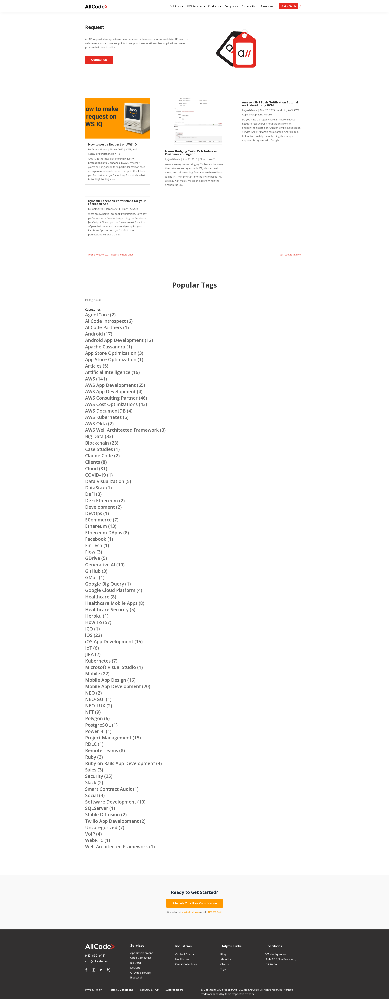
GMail (91, 577)
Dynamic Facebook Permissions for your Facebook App (117, 202)
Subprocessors (174, 989)
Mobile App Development (113, 686)
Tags (223, 969)
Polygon (94, 718)
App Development (141, 953)
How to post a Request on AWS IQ (112, 144)
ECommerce (98, 520)
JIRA (89, 654)
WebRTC (94, 840)
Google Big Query (104, 584)
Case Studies (99, 449)
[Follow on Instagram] (94, 970)
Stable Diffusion (102, 814)
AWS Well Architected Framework (122, 430)
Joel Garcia (97, 209)
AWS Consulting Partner (111, 398)
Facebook (95, 539)
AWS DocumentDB (105, 411)
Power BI (95, 731)
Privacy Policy (93, 989)
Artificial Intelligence (107, 372)
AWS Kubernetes (103, 417)
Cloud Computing (140, 958)
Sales (90, 770)
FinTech (93, 545)
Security (94, 776)
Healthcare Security (107, 609)
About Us (225, 959)
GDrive (92, 558)
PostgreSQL (98, 725)
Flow (90, 552)
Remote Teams (101, 750)
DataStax (95, 488)
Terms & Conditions (121, 989)
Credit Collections (186, 964)
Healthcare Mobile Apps (111, 603)
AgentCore (97, 315)
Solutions (175, 6)
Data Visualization (104, 481)
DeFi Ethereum (101, 500)
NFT (89, 712)
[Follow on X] (108, 970)
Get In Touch (288, 6)
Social (136, 209)
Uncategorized (101, 827)
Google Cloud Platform (110, 590)
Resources (267, 6)
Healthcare (97, 597)
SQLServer (96, 808)
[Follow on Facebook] (86, 970)
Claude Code (99, 455)
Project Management (108, 738)
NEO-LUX (95, 706)
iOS (89, 635)
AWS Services (194, 6)
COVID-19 (95, 475)
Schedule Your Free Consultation (194, 903)
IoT (88, 648)
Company (230, 6)
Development (100, 507)
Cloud (203, 159)
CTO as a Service (140, 972)
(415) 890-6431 (214, 912)
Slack (90, 782)
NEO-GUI (95, 699)
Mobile (268, 114)
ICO (89, 629)
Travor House (99, 149)
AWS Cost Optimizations (111, 404)
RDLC (91, 744)
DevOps (93, 513)
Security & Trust (149, 989)
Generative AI (100, 565)
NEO (90, 693)
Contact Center (184, 954)
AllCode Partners (103, 327)
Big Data (94, 436)
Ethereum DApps (103, 532)
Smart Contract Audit (108, 789)
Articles (93, 366)
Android (281, 110)
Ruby (90, 757)
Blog (223, 954)
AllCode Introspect (105, 321)
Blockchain (97, 443)
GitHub (93, 571)
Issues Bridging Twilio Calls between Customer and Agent (191, 152)
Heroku (93, 616)
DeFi (90, 494)
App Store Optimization (110, 353)
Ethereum (96, 526)
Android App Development (114, 340)
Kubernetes (98, 661)
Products (213, 6)
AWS (128, 149)
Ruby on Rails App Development (120, 763)
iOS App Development (109, 641)
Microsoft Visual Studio (110, 667)
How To (115, 153)
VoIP (90, 834)
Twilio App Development (112, 821)
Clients (92, 462)
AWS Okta (96, 423)
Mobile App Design (105, 680)
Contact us (99, 59)
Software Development (110, 802)
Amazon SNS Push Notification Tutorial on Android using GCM (270, 103)
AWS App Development (110, 385)
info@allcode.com (191, 912)
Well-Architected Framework (116, 846)
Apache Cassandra (105, 347)
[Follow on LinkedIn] (101, 970)
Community (248, 6)
